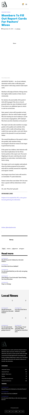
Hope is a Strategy (6, 284)
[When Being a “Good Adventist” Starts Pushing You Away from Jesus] (21, 320)
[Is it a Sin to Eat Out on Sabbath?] (21, 302)
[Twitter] (12, 46)
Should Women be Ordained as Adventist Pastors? (12, 261)
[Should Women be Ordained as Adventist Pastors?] (7, 302)
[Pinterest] (16, 46)
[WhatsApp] (19, 46)
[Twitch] (16, 411)
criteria (9, 248)
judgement (15, 248)
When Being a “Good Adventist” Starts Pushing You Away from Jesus (13, 278)
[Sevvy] (5, 242)
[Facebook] (9, 46)
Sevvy (18, 29)
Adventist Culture (5, 12)
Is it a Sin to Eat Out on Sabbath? (9, 266)
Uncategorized (4, 258)
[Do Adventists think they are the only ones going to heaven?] (7, 320)
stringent (21, 248)
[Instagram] (9, 411)
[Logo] (4, 4)
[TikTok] (13, 411)
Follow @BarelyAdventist (8, 227)
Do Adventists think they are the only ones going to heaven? (14, 272)
